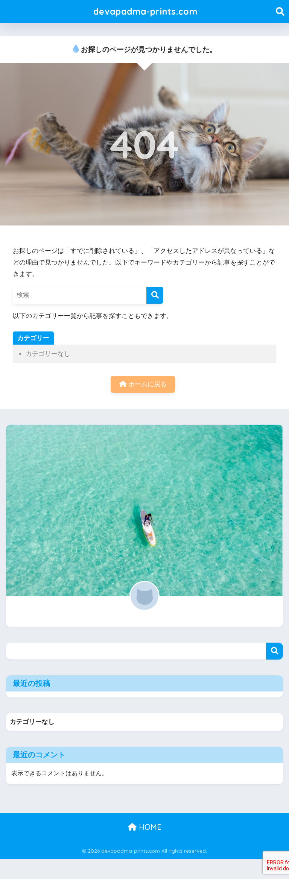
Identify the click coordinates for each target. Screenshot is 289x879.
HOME (149, 827)
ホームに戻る (146, 384)
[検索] (154, 295)
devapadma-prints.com (145, 11)
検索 (274, 651)
